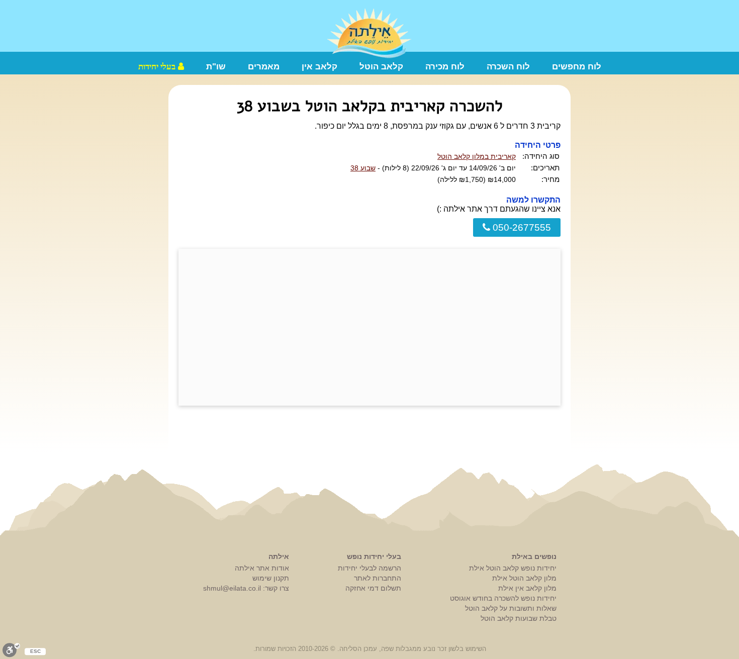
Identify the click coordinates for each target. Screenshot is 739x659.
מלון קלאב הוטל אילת (524, 578)
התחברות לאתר (377, 578)
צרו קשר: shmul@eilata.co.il (246, 588)
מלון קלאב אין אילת (527, 588)
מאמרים (264, 66)
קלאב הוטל (381, 66)
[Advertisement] (369, 327)
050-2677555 (520, 227)
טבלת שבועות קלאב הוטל (519, 618)
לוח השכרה (508, 66)
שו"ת (216, 66)
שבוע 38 (363, 168)
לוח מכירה (445, 66)
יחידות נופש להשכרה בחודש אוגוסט (503, 598)
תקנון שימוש (270, 578)
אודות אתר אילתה (262, 568)
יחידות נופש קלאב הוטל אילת (513, 568)
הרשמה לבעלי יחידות (369, 568)
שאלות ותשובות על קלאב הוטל (511, 608)
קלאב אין (319, 66)
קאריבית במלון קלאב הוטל (476, 156)
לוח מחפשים (576, 66)
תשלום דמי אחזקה (373, 588)
